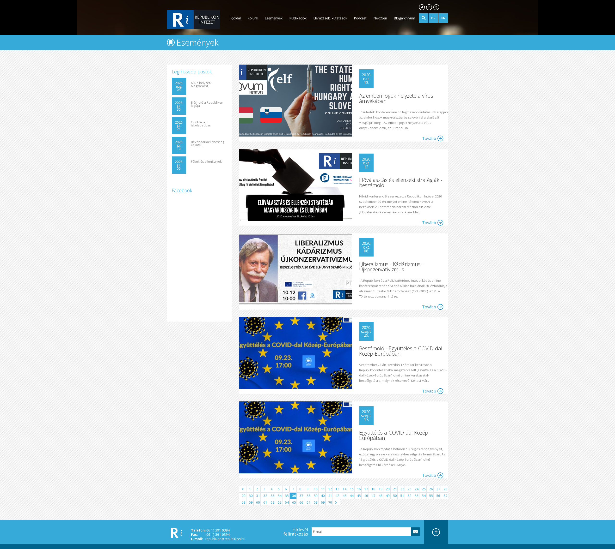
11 (323, 489)
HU (433, 18)
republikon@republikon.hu (225, 539)
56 (438, 495)
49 (388, 495)
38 (308, 495)
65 (294, 502)
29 (244, 495)
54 (424, 495)
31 (258, 495)
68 (316, 502)
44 (352, 495)
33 (272, 495)
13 (337, 489)
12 (330, 489)
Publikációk (298, 18)
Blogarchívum (404, 18)
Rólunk (252, 18)
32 (265, 495)
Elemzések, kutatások (330, 18)
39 (316, 495)
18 (373, 489)
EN (443, 18)
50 (395, 495)
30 (251, 495)
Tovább (429, 138)
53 (416, 495)
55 (431, 495)
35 (287, 495)
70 (330, 502)
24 (416, 489)
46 (366, 495)
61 (265, 502)
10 (316, 489)
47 (373, 495)
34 (280, 495)
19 (380, 489)
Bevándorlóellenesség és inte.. (207, 143)
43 (344, 495)
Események (274, 18)
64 (287, 502)
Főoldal (235, 18)
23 (409, 489)
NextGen (380, 18)
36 (294, 495)
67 (308, 502)
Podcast (360, 18)
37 (301, 495)
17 (366, 489)
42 (337, 495)
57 (445, 495)
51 (402, 495)
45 (359, 495)
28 (445, 489)
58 (244, 502)
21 (395, 489)
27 (438, 489)
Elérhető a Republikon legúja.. (207, 104)
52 (409, 495)
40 (323, 495)
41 (330, 495)
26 (431, 489)
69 (323, 502)
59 (251, 502)
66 (301, 502)
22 (402, 489)
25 (424, 489)
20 (388, 489)
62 (272, 502)
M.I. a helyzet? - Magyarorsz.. (202, 84)
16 (359, 489)
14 (344, 489)
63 (280, 502)
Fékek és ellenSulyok (206, 161)
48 (380, 495)
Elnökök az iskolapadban (201, 124)
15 (352, 489)
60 (258, 502)
